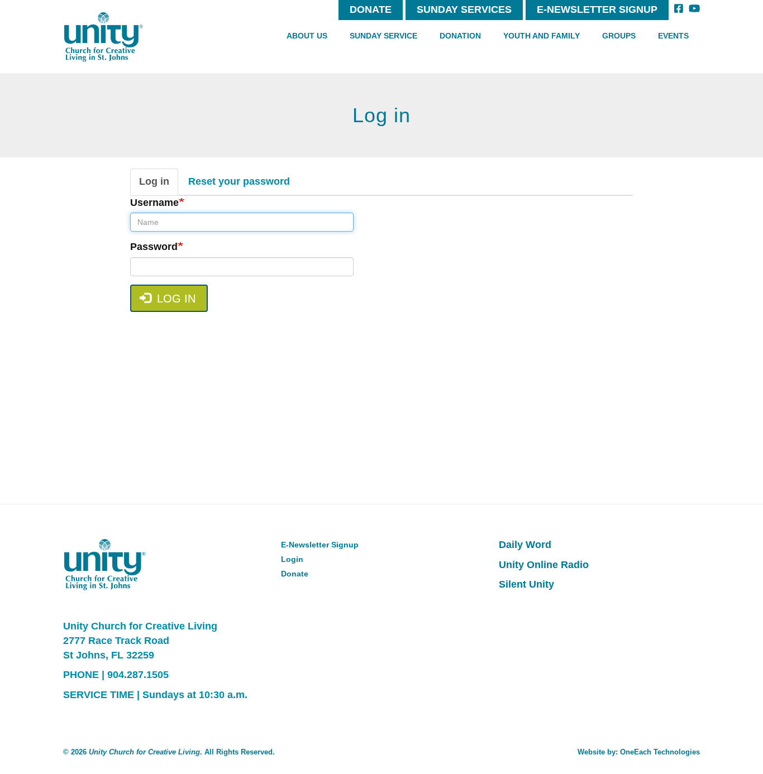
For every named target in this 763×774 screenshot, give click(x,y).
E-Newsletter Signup (597, 9)
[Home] (103, 37)
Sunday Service (383, 35)
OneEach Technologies (660, 752)
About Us (307, 35)
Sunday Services (464, 9)
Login (292, 559)
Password (154, 246)
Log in (158, 185)
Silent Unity (526, 584)
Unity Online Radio (544, 564)
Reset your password (239, 181)
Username (154, 202)
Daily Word (525, 544)
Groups (619, 35)
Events (673, 35)
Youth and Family (541, 35)
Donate (371, 9)
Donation (460, 35)
